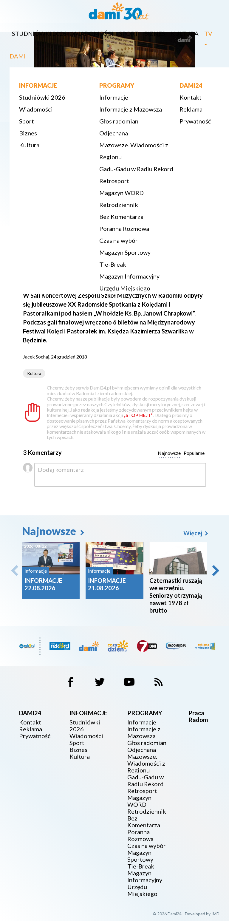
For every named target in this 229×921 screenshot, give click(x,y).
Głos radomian (118, 121)
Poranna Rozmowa (124, 228)
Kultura (185, 33)
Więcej (193, 533)
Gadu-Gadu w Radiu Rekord (136, 168)
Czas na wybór (118, 240)
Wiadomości (92, 33)
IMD (215, 913)
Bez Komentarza (121, 216)
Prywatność (195, 121)
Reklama (191, 109)
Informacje (113, 97)
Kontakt (191, 97)
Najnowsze (50, 530)
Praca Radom (198, 716)
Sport (128, 33)
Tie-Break (112, 264)
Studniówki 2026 (39, 33)
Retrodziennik (118, 204)
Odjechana (113, 133)
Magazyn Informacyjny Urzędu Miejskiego (129, 282)
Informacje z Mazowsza (130, 109)
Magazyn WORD (121, 192)
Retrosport (114, 180)
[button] (215, 570)
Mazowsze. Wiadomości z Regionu (133, 150)
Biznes (154, 33)
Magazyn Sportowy (125, 252)
